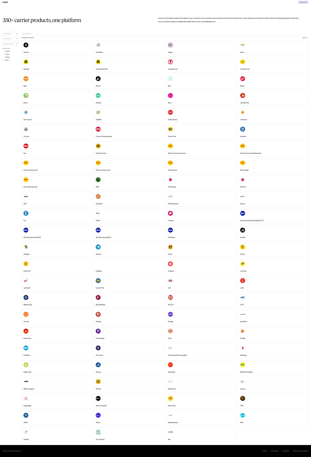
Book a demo (303, 2)
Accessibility (285, 451)
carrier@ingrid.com (209, 22)
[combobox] (11, 33)
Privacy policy (274, 451)
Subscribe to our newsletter (300, 451)
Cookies (264, 451)
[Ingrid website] (5, 2)
